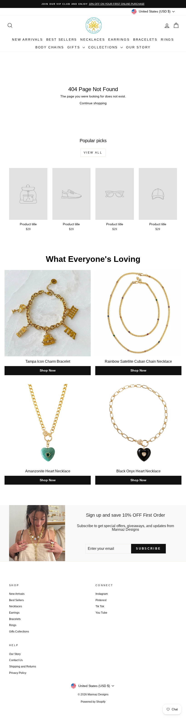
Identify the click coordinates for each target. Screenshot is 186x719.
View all (93, 152)
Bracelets (145, 39)
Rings (167, 39)
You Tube (101, 612)
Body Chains (49, 47)
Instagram (101, 593)
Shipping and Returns (22, 666)
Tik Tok (99, 606)
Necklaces (92, 39)
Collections (103, 47)
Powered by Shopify (93, 701)
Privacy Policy (17, 672)
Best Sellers (61, 39)
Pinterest (100, 600)
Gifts (74, 47)
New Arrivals (27, 39)
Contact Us (16, 660)
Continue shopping (93, 103)
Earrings (119, 39)
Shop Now (48, 370)
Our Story (138, 47)
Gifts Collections (19, 631)
